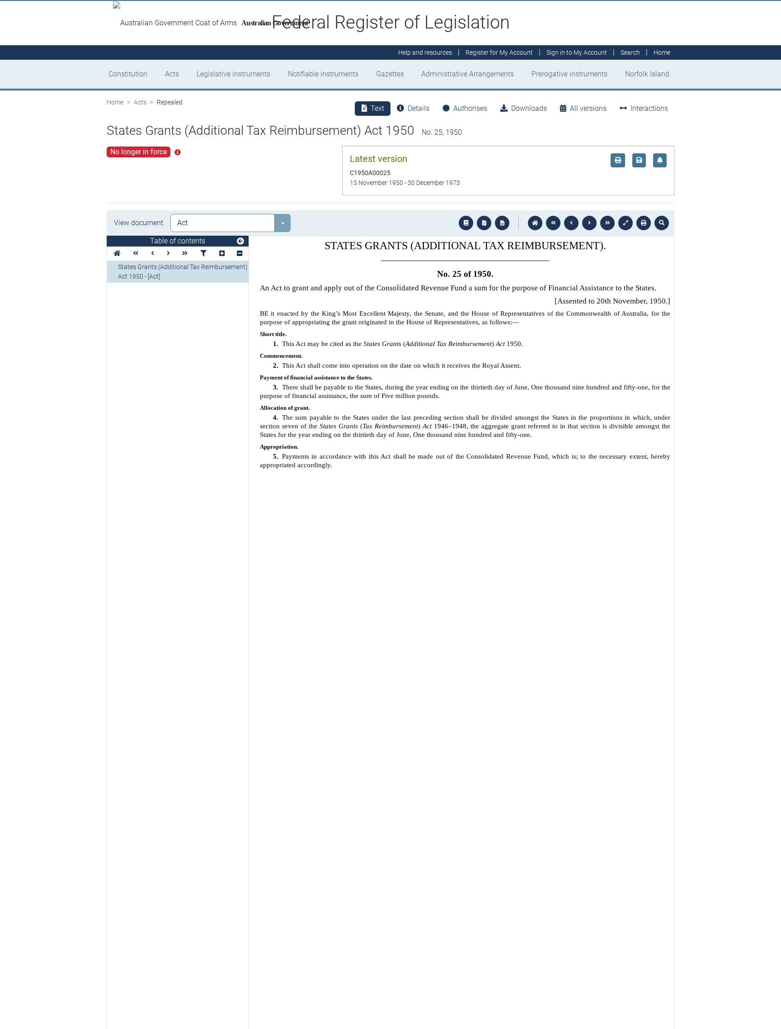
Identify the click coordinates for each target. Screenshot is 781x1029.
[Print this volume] (643, 223)
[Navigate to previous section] (571, 223)
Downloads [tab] (529, 108)
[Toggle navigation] (240, 241)
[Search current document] (661, 223)
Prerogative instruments (569, 74)
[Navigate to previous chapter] (553, 223)
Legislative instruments (233, 74)
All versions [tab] (588, 108)
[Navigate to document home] (535, 223)
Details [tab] (418, 108)
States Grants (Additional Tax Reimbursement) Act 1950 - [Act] (183, 271)
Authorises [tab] (470, 108)
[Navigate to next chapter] (607, 223)
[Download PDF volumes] (484, 223)
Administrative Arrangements (467, 74)
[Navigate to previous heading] (152, 254)
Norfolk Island (647, 74)
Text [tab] (377, 108)
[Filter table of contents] (203, 254)
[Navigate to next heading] (168, 254)
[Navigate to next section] (589, 223)
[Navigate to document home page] (117, 254)
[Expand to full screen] (625, 223)
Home (115, 102)
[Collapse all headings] (239, 254)
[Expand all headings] (222, 254)
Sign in (576, 52)
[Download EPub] (466, 223)
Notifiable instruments (323, 74)
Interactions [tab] (649, 108)
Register (499, 52)
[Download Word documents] (502, 223)
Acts (172, 74)
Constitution (127, 74)
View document (138, 222)
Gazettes (390, 74)
